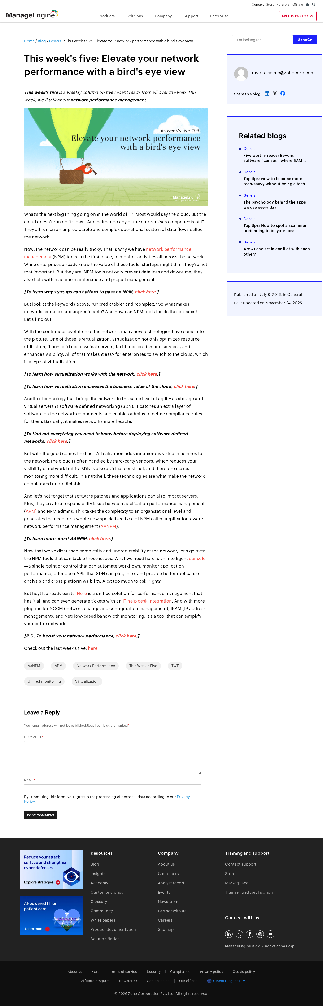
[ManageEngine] (35, 14)
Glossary (99, 901)
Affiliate (297, 4)
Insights (98, 874)
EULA (96, 971)
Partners (283, 4)
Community (102, 911)
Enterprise (219, 16)
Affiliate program (95, 981)
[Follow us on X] (239, 934)
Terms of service (123, 971)
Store (270, 4)
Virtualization (87, 681)
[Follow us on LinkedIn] (229, 934)
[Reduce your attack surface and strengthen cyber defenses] (51, 869)
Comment (33, 737)
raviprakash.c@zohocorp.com (283, 72)
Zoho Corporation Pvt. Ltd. (151, 994)
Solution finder (105, 939)
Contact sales (158, 981)
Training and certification (249, 892)
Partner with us (172, 911)
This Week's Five (143, 666)
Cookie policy (244, 971)
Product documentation (113, 929)
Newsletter (128, 981)
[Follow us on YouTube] (270, 934)
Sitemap (166, 929)
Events (164, 892)
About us (166, 864)
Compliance (180, 971)
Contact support (241, 864)
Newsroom (168, 901)
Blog (95, 864)
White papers (103, 920)
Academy (99, 883)
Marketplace (237, 883)
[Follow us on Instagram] (260, 934)
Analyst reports (172, 883)
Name (29, 780)
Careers (165, 920)
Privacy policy (211, 971)
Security (154, 971)
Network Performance (96, 666)
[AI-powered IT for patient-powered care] (51, 916)
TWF (175, 666)
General (294, 294)
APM (59, 666)
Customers (168, 874)
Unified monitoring (44, 681)
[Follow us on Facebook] (249, 934)
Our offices (188, 981)
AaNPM (34, 666)
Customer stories (107, 892)
